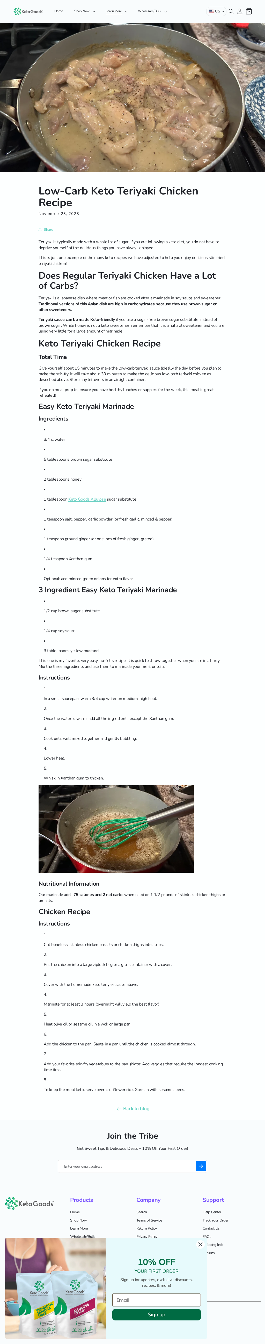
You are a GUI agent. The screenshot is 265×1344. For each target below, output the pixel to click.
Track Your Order (215, 1220)
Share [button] (48, 229)
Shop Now (78, 1220)
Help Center (212, 1212)
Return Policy (146, 1228)
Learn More (79, 1228)
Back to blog (136, 1108)
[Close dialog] (200, 1244)
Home (75, 1212)
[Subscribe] (201, 1166)
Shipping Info (213, 1244)
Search (141, 1212)
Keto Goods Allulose (87, 499)
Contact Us (211, 1228)
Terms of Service (149, 1220)
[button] (84, 11)
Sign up (156, 1314)
